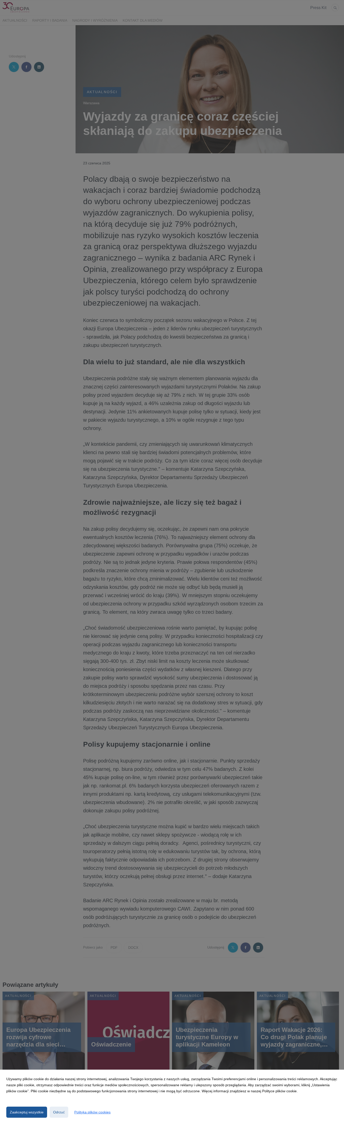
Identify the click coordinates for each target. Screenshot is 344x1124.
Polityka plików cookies (92, 1112)
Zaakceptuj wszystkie (27, 1112)
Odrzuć (59, 1112)
